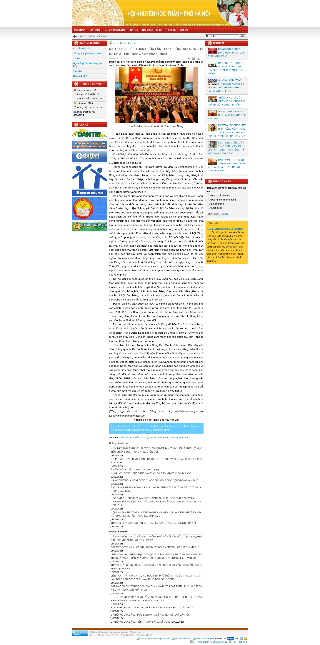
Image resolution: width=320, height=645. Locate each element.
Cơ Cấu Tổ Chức (82, 48)
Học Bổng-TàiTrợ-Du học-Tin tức (88, 64)
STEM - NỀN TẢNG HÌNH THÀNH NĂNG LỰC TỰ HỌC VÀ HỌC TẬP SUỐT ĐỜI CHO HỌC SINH (156, 461)
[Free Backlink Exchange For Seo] (153, 638)
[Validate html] (241, 638)
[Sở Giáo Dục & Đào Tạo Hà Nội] (89, 230)
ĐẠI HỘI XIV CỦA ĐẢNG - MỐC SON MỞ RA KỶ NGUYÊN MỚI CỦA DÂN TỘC (150, 615)
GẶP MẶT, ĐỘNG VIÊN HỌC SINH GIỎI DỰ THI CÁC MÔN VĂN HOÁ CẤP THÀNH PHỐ (155, 547)
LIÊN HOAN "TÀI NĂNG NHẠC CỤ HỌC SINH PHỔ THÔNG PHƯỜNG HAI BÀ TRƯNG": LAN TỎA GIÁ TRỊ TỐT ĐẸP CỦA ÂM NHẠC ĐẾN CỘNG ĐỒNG (156, 577)
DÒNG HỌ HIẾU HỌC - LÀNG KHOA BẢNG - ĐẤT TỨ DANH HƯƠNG (226, 53)
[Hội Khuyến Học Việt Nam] (89, 219)
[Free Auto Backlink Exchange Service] (209, 642)
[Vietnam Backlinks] (181, 638)
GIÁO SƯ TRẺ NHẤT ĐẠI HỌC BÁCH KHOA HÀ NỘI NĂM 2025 (226, 115)
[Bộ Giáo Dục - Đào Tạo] (89, 148)
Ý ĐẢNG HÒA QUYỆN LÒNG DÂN (128, 469)
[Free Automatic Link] (203, 638)
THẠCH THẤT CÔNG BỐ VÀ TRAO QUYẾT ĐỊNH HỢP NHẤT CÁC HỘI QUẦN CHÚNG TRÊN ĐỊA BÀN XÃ (156, 567)
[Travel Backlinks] (238, 642)
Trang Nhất (79, 30)
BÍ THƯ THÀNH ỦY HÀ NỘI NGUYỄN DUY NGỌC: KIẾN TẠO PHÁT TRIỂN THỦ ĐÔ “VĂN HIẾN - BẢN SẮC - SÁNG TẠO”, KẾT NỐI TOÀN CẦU (156, 599)
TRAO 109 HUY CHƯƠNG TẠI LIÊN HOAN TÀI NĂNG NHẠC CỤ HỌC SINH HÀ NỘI (153, 523)
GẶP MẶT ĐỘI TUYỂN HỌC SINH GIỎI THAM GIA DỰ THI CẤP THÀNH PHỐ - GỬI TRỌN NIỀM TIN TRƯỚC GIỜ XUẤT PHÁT (156, 588)
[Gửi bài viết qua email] (188, 58)
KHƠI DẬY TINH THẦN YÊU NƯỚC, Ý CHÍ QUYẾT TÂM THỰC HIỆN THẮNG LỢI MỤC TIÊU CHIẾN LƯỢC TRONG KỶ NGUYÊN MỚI (156, 450)
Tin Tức (134, 30)
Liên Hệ (184, 30)
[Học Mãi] (89, 195)
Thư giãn (171, 30)
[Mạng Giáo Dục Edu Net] (89, 162)
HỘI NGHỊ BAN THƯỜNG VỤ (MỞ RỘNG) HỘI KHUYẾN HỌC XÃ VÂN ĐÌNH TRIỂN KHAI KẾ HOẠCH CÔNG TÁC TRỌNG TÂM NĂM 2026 (156, 514)
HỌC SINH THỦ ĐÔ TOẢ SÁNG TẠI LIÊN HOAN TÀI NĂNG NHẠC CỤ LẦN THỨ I (152, 607)
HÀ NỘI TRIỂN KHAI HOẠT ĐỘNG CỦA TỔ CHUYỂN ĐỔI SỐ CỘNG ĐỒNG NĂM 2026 (154, 480)
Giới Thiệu (95, 30)
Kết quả (224, 214)
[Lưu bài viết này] (198, 58)
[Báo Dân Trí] (89, 138)
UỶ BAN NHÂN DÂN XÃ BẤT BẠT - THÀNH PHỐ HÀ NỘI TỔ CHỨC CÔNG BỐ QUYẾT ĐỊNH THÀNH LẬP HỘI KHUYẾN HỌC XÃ (156, 538)
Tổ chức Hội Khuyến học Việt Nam (225, 229)
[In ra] (193, 58)
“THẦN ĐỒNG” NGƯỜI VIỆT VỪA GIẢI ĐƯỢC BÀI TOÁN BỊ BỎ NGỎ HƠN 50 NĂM (226, 101)
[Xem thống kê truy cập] (80, 635)
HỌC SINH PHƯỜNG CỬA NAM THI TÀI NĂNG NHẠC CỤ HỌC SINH (146, 498)
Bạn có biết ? (80, 76)
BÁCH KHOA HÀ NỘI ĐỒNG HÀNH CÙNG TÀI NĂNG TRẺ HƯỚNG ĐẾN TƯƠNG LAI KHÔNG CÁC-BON (156, 489)
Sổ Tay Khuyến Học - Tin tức (88, 53)
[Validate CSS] (246, 638)
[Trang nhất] (110, 43)
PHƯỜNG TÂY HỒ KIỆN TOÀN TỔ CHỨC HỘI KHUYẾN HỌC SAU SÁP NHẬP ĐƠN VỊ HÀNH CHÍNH (156, 503)
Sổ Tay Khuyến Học (115, 30)
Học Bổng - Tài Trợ (152, 30)
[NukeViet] (230, 638)
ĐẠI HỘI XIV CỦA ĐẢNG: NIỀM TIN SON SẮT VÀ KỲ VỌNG (140, 622)
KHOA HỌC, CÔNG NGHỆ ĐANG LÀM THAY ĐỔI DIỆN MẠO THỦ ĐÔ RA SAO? (151, 473)
